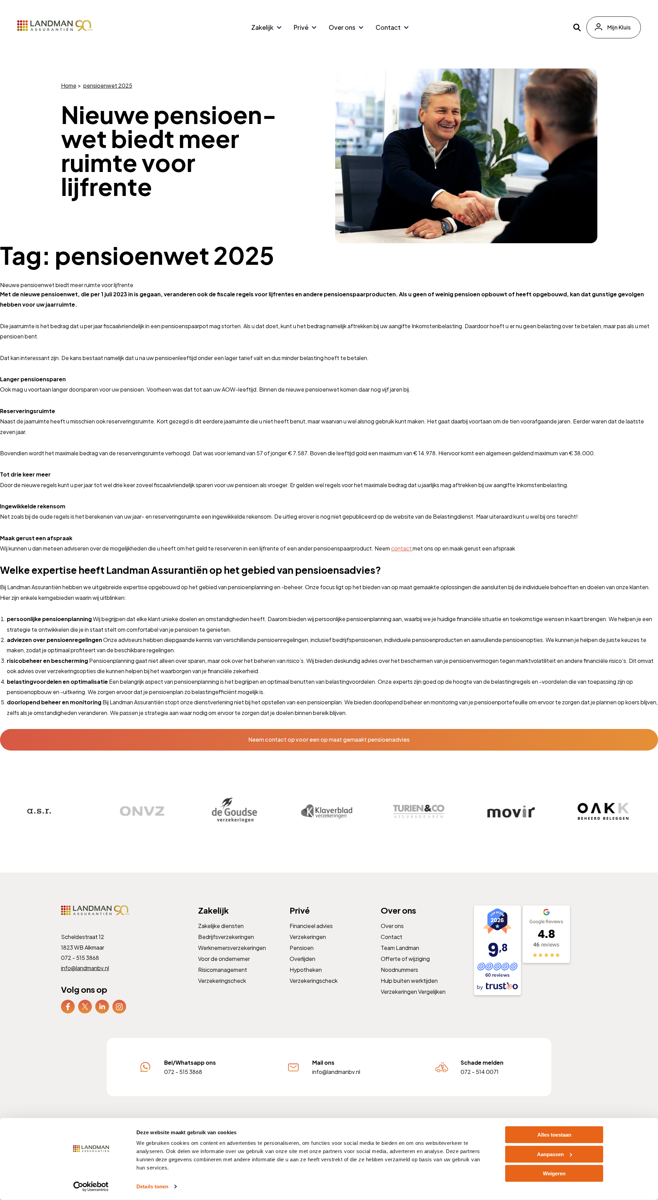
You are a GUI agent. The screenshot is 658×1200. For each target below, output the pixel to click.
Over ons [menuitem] (342, 27)
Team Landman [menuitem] (400, 947)
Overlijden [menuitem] (302, 958)
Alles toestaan (554, 1135)
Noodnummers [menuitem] (399, 969)
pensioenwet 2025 (107, 85)
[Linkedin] (102, 1005)
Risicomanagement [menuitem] (222, 969)
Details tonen (152, 1186)
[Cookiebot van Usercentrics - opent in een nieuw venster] (91, 1187)
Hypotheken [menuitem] (305, 969)
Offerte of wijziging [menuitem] (405, 958)
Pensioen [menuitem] (301, 947)
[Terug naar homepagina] (55, 25)
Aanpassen (550, 1154)
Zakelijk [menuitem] (262, 27)
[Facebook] (68, 1005)
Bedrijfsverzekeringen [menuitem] (226, 936)
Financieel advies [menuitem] (310, 925)
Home (68, 85)
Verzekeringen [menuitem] (307, 936)
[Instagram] (119, 1005)
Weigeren (554, 1173)
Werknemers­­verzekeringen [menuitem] (232, 947)
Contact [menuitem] (388, 27)
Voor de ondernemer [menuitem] (224, 958)
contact (402, 548)
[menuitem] (68, 1006)
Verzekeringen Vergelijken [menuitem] (413, 991)
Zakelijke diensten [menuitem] (221, 925)
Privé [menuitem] (301, 27)
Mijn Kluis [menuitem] (619, 27)
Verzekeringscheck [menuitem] (222, 980)
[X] (85, 1005)
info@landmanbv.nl (85, 968)
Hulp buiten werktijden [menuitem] (409, 980)
